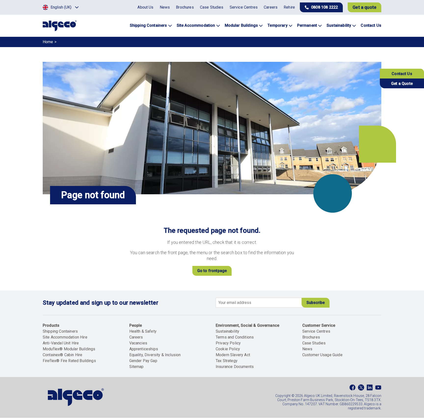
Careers (136, 337)
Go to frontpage (212, 270)
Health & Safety (143, 331)
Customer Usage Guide (322, 355)
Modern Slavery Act (233, 355)
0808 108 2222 (324, 7)
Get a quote (364, 7)
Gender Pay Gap (143, 360)
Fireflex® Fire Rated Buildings (69, 360)
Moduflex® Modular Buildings (69, 349)
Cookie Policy (228, 349)
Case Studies (314, 343)
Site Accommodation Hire (65, 337)
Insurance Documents (235, 366)
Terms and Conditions (235, 337)
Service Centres (316, 331)
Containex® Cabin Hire (62, 355)
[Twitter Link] (361, 388)
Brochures (311, 337)
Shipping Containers (60, 331)
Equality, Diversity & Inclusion (155, 355)
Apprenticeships (143, 349)
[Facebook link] (352, 388)
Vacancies (138, 343)
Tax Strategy (227, 360)
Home (48, 41)
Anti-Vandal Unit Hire (61, 343)
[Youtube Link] (378, 388)
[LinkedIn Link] (370, 388)
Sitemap (136, 366)
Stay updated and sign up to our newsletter (100, 302)
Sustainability (227, 331)
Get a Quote (402, 83)
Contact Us (402, 73)
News (307, 349)
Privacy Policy (228, 343)
